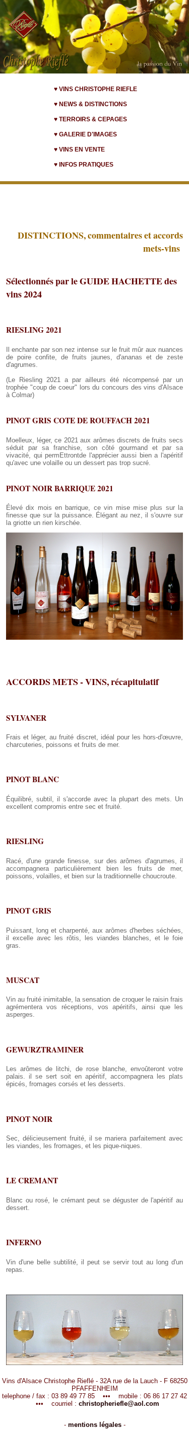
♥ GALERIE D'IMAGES (85, 134)
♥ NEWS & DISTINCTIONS (90, 104)
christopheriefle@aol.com (119, 1403)
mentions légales (94, 1424)
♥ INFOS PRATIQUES (83, 164)
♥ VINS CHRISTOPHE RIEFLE (95, 89)
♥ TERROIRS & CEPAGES (90, 119)
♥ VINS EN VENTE (79, 149)
